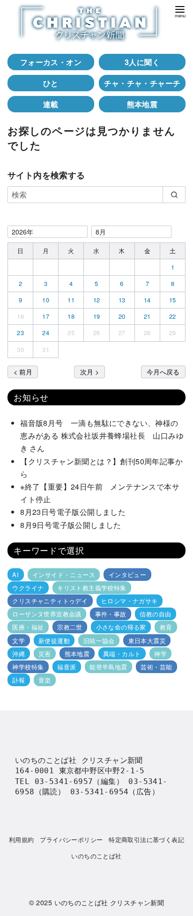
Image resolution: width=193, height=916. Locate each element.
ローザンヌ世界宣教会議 (46, 613)
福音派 (66, 666)
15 (172, 299)
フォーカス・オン (51, 62)
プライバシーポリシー (71, 839)
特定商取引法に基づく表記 (146, 839)
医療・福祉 (28, 627)
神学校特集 (28, 666)
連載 (51, 104)
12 (96, 299)
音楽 (44, 679)
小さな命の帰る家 (121, 627)
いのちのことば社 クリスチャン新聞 (109, 902)
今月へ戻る (163, 371)
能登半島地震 (108, 666)
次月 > (89, 371)
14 (147, 299)
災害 (44, 653)
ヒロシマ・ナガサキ (129, 600)
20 (122, 316)
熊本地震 (142, 104)
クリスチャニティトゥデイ (50, 600)
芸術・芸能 (156, 666)
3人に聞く (142, 62)
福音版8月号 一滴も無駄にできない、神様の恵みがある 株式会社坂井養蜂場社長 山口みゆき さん (102, 436)
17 (45, 316)
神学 (160, 653)
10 (45, 299)
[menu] (180, 11)
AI (15, 574)
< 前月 (23, 371)
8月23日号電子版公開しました (73, 511)
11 (70, 299)
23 (20, 332)
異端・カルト (122, 653)
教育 (166, 627)
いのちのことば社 (96, 855)
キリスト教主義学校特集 (91, 587)
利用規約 (21, 839)
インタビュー (127, 574)
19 (96, 316)
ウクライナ (28, 587)
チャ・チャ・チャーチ (142, 83)
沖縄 (18, 653)
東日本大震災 (147, 640)
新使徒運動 (54, 640)
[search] (174, 194)
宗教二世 (69, 627)
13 (122, 299)
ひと (51, 83)
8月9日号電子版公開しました (70, 525)
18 (70, 316)
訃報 (18, 679)
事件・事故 (110, 613)
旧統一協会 (99, 640)
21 (147, 316)
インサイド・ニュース (63, 574)
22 (172, 316)
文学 (18, 640)
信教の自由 (155, 613)
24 (45, 332)
